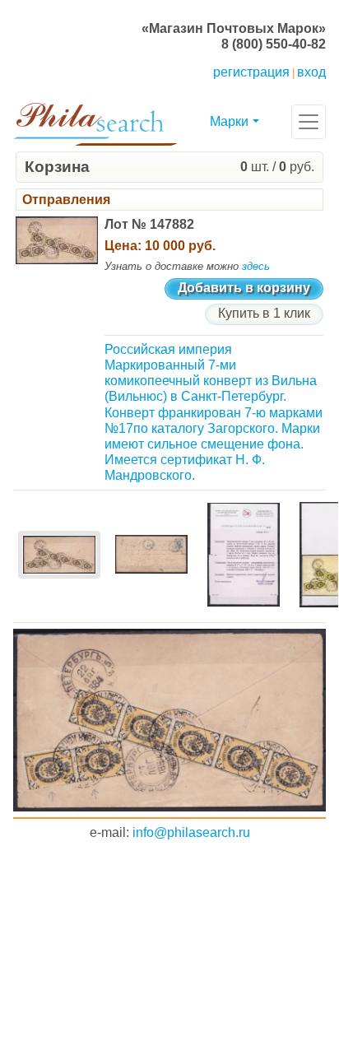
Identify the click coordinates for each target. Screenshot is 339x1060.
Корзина (57, 166)
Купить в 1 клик (264, 313)
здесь (256, 266)
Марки (229, 121)
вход (311, 72)
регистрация (251, 72)
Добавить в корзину (244, 288)
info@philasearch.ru (191, 832)
